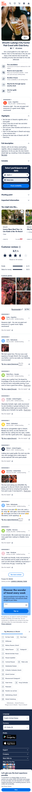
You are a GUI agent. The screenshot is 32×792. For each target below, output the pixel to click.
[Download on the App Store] (9, 743)
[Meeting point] (29, 195)
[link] (12, 226)
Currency (6, 723)
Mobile (5, 733)
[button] (16, 48)
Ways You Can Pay (8, 762)
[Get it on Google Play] (9, 737)
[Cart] (19, 3)
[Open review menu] (29, 318)
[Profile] (29, 3)
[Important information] (29, 200)
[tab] (12, 631)
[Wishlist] (15, 3)
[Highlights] (29, 116)
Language (6, 714)
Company (6, 754)
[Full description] (29, 143)
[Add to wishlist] (22, 211)
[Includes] (29, 161)
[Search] (10, 3)
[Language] (24, 3)
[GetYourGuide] (3, 3)
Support (5, 750)
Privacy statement (6, 624)
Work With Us (7, 758)
